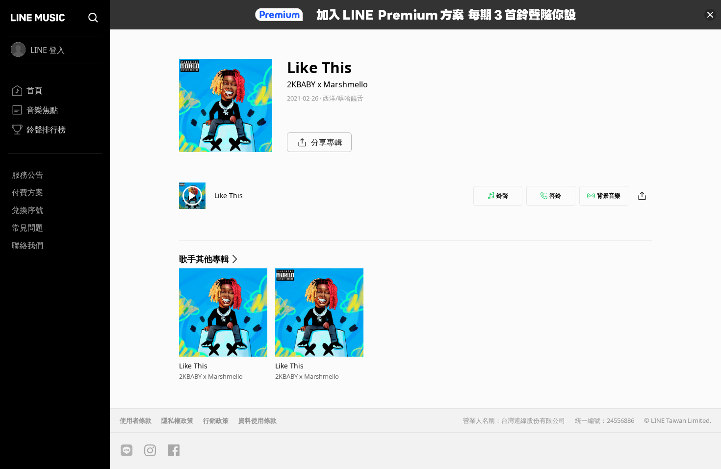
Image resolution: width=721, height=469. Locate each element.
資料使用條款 (257, 420)
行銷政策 (216, 420)
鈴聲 (502, 195)
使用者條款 (136, 420)
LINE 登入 (47, 50)
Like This (228, 195)
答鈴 (555, 195)
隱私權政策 (177, 420)
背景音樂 (608, 195)
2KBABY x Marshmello (327, 84)
